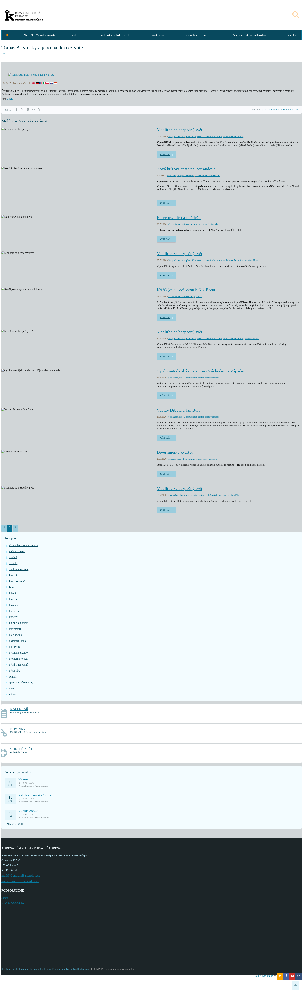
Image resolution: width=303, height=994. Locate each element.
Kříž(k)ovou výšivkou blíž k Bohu (186, 290)
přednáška (267, 109)
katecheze (216, 224)
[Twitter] (22, 109)
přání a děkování (18, 664)
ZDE (10, 98)
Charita (13, 593)
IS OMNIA (97, 969)
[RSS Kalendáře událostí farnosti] (280, 976)
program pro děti (202, 224)
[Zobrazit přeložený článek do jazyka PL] (47, 83)
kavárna (13, 604)
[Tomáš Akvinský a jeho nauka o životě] (31, 74)
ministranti (15, 628)
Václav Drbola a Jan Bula (178, 410)
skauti (4, 897)
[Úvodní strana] (6, 35)
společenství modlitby (233, 136)
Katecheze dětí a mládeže (179, 217)
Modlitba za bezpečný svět (179, 130)
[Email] (33, 109)
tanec (12, 688)
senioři (12, 676)
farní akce (171, 175)
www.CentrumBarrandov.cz (20, 881)
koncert (172, 459)
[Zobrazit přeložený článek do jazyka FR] (40, 83)
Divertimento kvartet (175, 452)
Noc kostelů (15, 634)
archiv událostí (252, 260)
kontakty (292, 35)
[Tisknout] (39, 109)
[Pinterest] (28, 109)
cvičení (13, 557)
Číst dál (165, 154)
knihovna (14, 610)
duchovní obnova (18, 569)
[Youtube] (292, 976)
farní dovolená (17, 581)
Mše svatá (23, 779)
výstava (198, 296)
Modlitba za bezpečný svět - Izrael (35, 795)
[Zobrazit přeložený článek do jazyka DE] (37, 83)
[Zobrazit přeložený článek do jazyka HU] (55, 83)
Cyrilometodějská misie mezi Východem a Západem (202, 371)
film (11, 587)
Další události (14, 824)
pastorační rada (17, 640)
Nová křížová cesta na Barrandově (186, 169)
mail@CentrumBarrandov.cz (20, 875)
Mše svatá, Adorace (28, 811)
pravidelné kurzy (18, 652)
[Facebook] (17, 109)
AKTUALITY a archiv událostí (39, 35)
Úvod (4, 53)
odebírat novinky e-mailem (120, 969)
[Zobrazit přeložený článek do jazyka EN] (33, 83)
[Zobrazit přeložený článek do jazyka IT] (44, 83)
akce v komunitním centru (285, 109)
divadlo (13, 563)
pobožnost (15, 646)
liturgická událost (176, 136)
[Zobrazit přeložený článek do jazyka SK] (51, 83)
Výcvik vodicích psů (12, 902)
